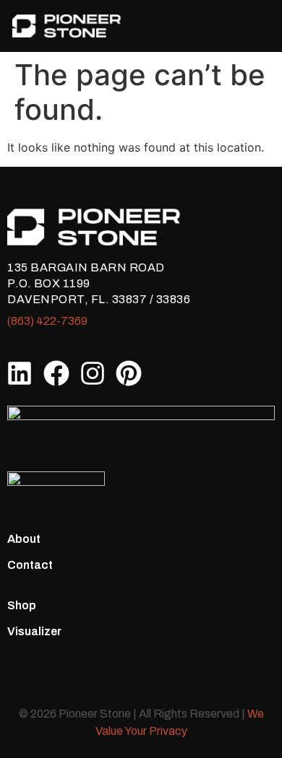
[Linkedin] (19, 373)
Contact (30, 565)
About (23, 539)
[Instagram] (92, 373)
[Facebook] (56, 373)
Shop (21, 605)
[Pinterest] (129, 373)
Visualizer (34, 631)
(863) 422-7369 (47, 321)
